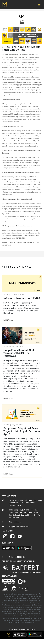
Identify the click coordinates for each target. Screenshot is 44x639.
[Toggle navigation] (39, 4)
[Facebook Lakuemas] (12, 536)
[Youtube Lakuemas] (19, 536)
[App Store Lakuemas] (9, 548)
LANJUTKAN (8, 320)
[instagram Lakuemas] (5, 536)
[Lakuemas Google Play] (24, 548)
